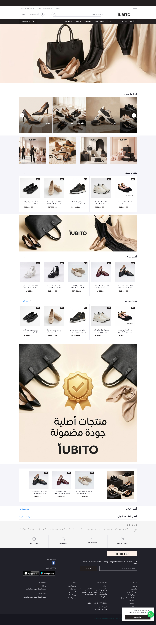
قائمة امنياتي (72, 592)
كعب (48, 123)
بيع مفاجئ (88, 21)
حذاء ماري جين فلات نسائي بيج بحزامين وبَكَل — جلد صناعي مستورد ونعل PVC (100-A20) (78, 286)
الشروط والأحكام (132, 595)
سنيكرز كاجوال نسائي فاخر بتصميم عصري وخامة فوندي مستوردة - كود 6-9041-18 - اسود (78, 203)
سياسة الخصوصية (132, 592)
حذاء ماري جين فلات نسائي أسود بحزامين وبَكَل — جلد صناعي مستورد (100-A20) (125, 286)
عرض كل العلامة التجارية (25, 516)
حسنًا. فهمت (138, 617)
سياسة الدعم (133, 603)
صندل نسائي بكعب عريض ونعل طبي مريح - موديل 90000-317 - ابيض (30, 286)
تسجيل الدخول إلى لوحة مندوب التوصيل (34, 597)
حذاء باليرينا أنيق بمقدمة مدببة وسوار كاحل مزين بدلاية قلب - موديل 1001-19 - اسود (125, 203)
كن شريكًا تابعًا (72, 597)
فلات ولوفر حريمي (77, 123)
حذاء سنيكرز (112, 123)
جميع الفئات (68, 21)
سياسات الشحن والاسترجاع (129, 597)
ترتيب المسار (72, 595)
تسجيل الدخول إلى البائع (45, 8)
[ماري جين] (120, 485)
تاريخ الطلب (73, 589)
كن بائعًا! (58, 8)
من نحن (134, 586)
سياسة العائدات (132, 600)
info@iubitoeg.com (101, 609)
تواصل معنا (134, 589)
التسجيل (24, 14)
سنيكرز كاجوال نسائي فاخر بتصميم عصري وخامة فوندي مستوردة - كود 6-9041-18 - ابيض (101, 203)
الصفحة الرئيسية (99, 21)
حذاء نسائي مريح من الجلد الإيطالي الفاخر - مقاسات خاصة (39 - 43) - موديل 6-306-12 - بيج (54, 203)
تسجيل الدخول (34, 14)
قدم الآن (38, 586)
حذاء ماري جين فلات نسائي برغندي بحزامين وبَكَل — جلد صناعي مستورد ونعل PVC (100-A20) (101, 286)
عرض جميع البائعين (24, 509)
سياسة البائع (133, 606)
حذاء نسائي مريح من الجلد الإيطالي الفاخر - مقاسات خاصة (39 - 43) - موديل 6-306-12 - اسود (30, 203)
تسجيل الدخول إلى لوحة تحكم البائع (36, 589)
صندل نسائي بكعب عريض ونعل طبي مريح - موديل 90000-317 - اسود (54, 286)
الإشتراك (88, 568)
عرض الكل (26, 301)
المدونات (78, 21)
